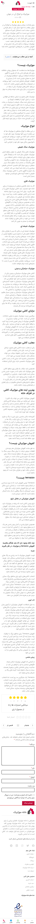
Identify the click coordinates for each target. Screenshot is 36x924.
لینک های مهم (30, 850)
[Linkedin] (17, 845)
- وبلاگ (32, 861)
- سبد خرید (31, 883)
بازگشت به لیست (18, 725)
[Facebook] (33, 845)
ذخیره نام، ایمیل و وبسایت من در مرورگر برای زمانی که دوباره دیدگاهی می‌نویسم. (19, 796)
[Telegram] (11, 845)
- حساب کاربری (30, 880)
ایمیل (32, 777)
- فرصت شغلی (30, 890)
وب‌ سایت (31, 786)
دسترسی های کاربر (29, 876)
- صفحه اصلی (30, 854)
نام (32, 768)
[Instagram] (22, 845)
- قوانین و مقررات (29, 864)
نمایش (8, 57)
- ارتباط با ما (31, 871)
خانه (33, 7)
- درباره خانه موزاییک (28, 868)
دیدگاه (31, 744)
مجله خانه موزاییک (25, 7)
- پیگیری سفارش (29, 887)
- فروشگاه (31, 857)
